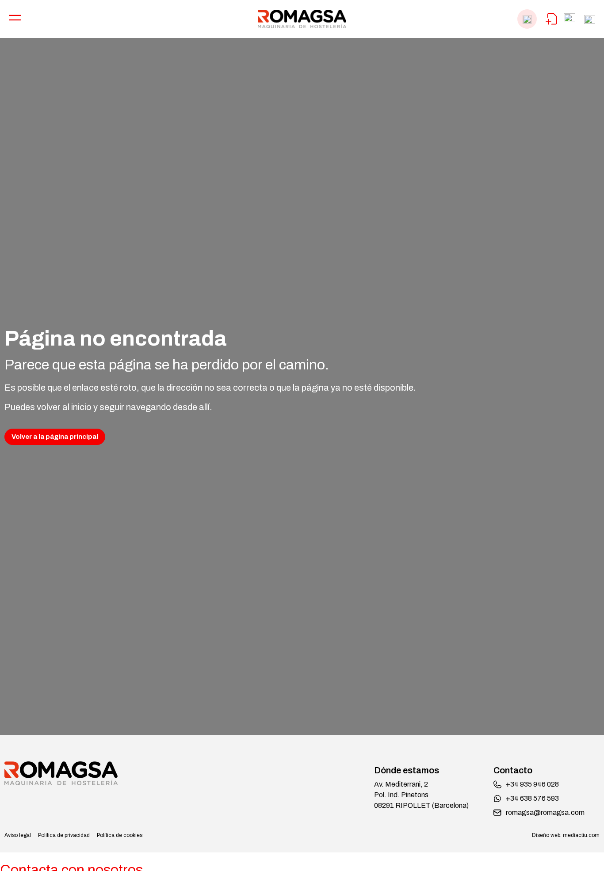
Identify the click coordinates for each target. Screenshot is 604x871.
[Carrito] (551, 19)
